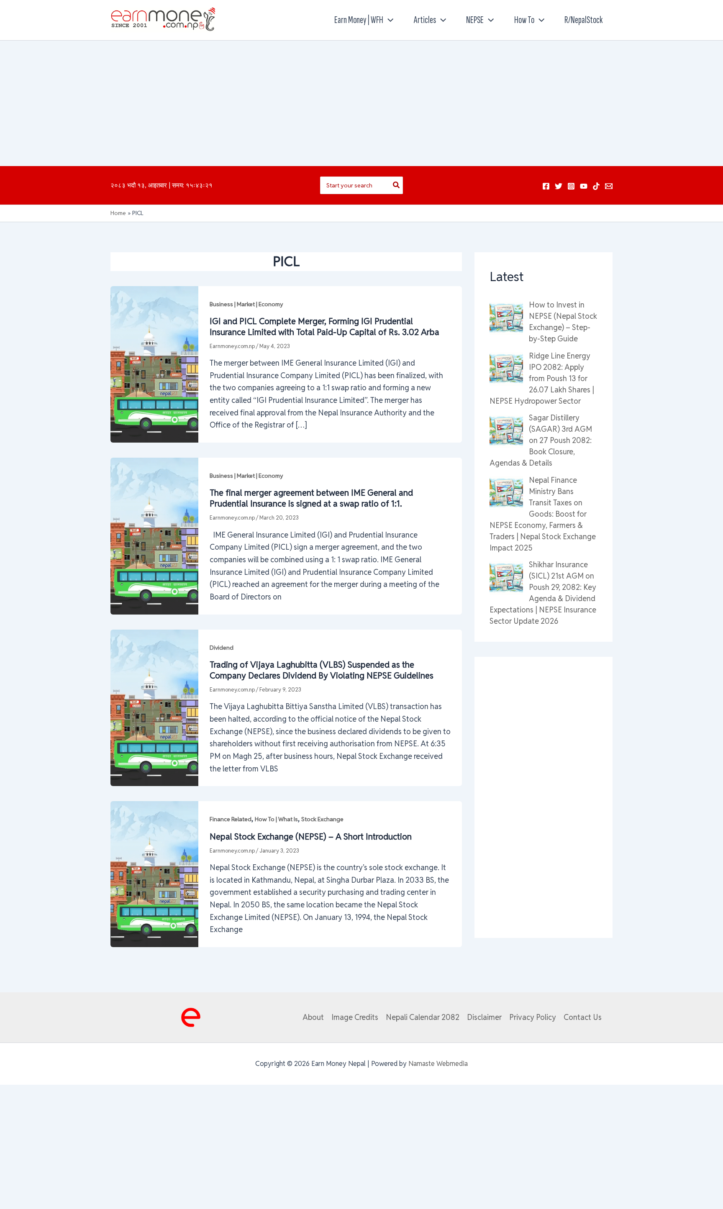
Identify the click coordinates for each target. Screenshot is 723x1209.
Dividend (221, 647)
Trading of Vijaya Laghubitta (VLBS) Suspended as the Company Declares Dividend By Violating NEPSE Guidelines (321, 670)
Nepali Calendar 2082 (422, 1017)
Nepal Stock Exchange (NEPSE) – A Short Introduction (311, 836)
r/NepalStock (583, 20)
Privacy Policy (532, 1017)
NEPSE (475, 20)
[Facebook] (546, 186)
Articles (425, 20)
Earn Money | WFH (358, 20)
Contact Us (583, 1017)
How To (524, 20)
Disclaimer (484, 1017)
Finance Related (230, 819)
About (313, 1017)
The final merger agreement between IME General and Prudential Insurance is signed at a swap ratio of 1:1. (311, 498)
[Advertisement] (361, 103)
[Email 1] (609, 186)
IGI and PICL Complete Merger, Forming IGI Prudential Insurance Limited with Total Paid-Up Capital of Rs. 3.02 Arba (324, 327)
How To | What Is (276, 819)
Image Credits (354, 1017)
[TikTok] (596, 186)
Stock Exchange (322, 819)
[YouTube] (583, 186)
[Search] (396, 185)
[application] (388, 20)
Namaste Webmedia (438, 1063)
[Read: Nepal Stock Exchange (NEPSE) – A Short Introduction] (154, 873)
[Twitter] (558, 186)
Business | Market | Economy (246, 304)
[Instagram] (571, 186)
